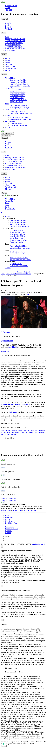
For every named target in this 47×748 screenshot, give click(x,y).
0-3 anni (8, 60)
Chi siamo (8, 531)
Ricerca (4, 74)
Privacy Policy (6, 510)
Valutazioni (5, 351)
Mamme (8, 70)
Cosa (7, 37)
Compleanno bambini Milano (15, 49)
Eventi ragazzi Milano (17, 111)
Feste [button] (7, 104)
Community (9, 517)
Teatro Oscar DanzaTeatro (34, 432)
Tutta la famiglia (10, 68)
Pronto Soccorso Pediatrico (19, 117)
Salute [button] (7, 115)
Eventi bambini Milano (17, 92)
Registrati (9, 10)
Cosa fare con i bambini (18, 80)
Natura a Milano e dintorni (19, 84)
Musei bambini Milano (17, 96)
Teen (7, 205)
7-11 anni (8, 64)
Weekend (8, 29)
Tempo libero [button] (9, 88)
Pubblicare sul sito (11, 529)
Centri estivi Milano (16, 90)
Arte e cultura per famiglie (14, 43)
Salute (7, 207)
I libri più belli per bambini (19, 125)
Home (7, 216)
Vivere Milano (10, 199)
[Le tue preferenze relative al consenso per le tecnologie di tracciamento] (4, 744)
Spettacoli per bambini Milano (27, 430)
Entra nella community (9, 498)
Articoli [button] (7, 127)
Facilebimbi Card (18, 432)
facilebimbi (13, 412)
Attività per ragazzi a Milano (15, 41)
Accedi (7, 8)
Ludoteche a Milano (17, 98)
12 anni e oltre (10, 66)
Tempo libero (9, 201)
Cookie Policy (17, 510)
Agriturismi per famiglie (13, 47)
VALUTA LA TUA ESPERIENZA (13, 427)
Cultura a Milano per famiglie (20, 86)
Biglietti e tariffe (7, 341)
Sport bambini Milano (17, 94)
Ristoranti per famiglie (13, 45)
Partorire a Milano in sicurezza (20, 119)
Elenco (16, 195)
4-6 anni (8, 62)
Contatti (8, 533)
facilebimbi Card (11, 6)
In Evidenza (5, 332)
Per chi (7, 58)
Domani (8, 27)
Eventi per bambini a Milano (15, 39)
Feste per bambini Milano (18, 106)
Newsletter (9, 521)
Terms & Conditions (30, 510)
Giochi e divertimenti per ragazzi (21, 113)
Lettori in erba (10, 209)
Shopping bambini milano (18, 100)
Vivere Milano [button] (10, 78)
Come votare (9, 527)
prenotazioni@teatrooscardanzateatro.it (15, 404)
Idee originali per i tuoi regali (20, 108)
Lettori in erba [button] (10, 121)
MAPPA (29, 294)
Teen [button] (7, 110)
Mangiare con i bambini (18, 82)
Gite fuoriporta (10, 51)
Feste (7, 203)
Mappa (11, 195)
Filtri (3, 195)
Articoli (7, 268)
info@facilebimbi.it (38, 544)
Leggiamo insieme (16, 123)
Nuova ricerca (6, 136)
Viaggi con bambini (16, 102)
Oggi (7, 25)
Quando (8, 23)
